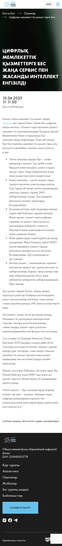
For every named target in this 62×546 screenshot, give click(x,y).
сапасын (7, 123)
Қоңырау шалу (20, 507)
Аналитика (10, 471)
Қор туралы (11, 465)
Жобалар (9, 483)
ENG (49, 15)
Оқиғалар (9, 477)
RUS (49, 10)
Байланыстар (12, 495)
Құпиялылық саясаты (13, 540)
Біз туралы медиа (15, 489)
